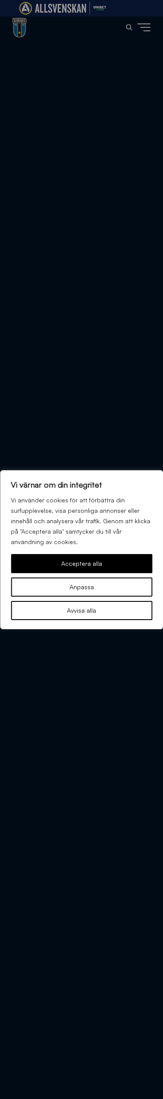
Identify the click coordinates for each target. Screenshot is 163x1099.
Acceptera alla (81, 563)
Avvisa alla (81, 610)
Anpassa (82, 587)
